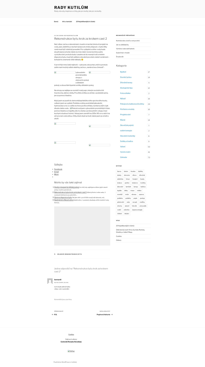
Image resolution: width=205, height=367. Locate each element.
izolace (119, 183)
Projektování (125, 115)
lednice (143, 187)
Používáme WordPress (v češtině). (65, 362)
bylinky (140, 171)
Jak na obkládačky (122, 45)
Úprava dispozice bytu (63, 197)
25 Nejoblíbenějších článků (85, 21)
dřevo (134, 175)
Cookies (119, 236)
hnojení (135, 179)
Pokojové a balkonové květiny (132, 104)
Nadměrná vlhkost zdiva (63, 200)
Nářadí (123, 99)
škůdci (126, 213)
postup (142, 198)
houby (142, 179)
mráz (127, 194)
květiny (143, 183)
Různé (122, 120)
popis (135, 198)
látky (126, 190)
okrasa (134, 194)
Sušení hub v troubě (123, 53)
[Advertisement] (82, 226)
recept (135, 202)
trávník (134, 206)
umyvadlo (143, 206)
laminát (128, 187)
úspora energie (137, 210)
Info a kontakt (67, 21)
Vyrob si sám (125, 152)
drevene (127, 175)
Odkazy (118, 240)
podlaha (120, 198)
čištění (119, 213)
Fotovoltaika (125, 93)
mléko (139, 190)
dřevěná (142, 175)
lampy (136, 187)
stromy (119, 206)
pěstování (120, 202)
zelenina (126, 210)
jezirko (127, 183)
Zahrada (123, 157)
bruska (133, 171)
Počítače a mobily (127, 109)
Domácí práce (125, 77)
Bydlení (123, 72)
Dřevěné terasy (126, 83)
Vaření (122, 147)
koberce (135, 183)
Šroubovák (120, 57)
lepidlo (119, 190)
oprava (141, 194)
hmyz (128, 179)
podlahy (128, 198)
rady (128, 202)
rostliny (142, 202)
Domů (56, 21)
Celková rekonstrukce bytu (69, 254)
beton (126, 171)
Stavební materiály (127, 136)
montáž (119, 194)
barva (119, 171)
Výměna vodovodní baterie (125, 49)
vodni (119, 210)
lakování (120, 187)
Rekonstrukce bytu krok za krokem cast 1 (70, 192)
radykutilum (72, 35)
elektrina (120, 179)
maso (132, 190)
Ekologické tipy (126, 88)
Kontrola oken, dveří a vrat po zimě (128, 41)
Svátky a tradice (126, 141)
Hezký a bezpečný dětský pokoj (66, 187)
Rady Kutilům (71, 7)
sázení (127, 206)
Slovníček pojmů (126, 125)
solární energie (126, 131)
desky (119, 175)
